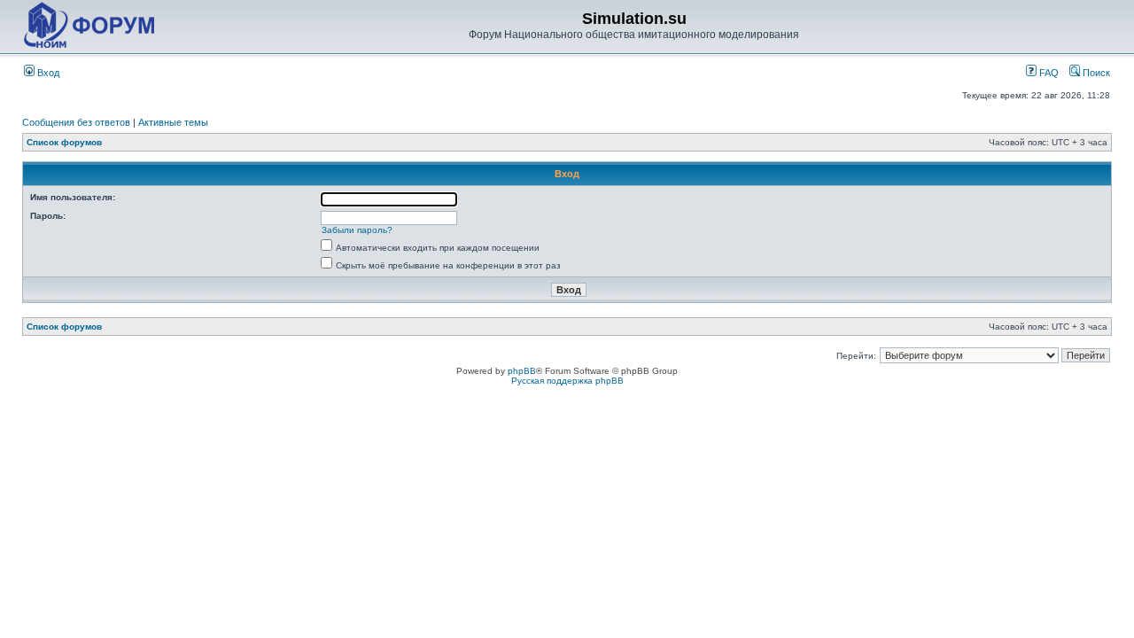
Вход (47, 72)
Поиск (1095, 72)
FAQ (1048, 72)
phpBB (522, 371)
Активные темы (173, 122)
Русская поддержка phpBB (567, 380)
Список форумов (64, 142)
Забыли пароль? (357, 230)
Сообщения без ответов (76, 122)
